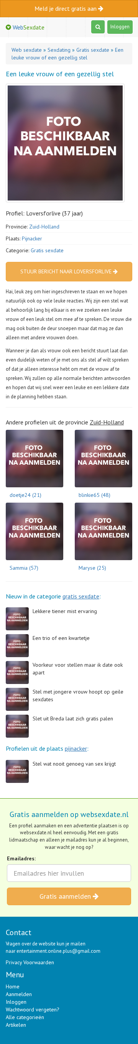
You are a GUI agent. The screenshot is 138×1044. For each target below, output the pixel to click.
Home (13, 986)
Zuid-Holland (44, 226)
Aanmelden (19, 994)
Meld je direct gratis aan (66, 8)
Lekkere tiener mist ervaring (65, 611)
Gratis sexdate (47, 250)
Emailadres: (21, 858)
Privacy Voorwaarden (30, 962)
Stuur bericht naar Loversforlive (66, 271)
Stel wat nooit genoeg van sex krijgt (74, 763)
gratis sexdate (80, 596)
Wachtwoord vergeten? (32, 1009)
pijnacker (76, 748)
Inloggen (120, 26)
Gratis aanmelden (66, 896)
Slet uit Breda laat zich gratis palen (73, 718)
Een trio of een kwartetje (61, 638)
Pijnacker (32, 238)
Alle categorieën (25, 1017)
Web (27, 27)
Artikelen (16, 1024)
